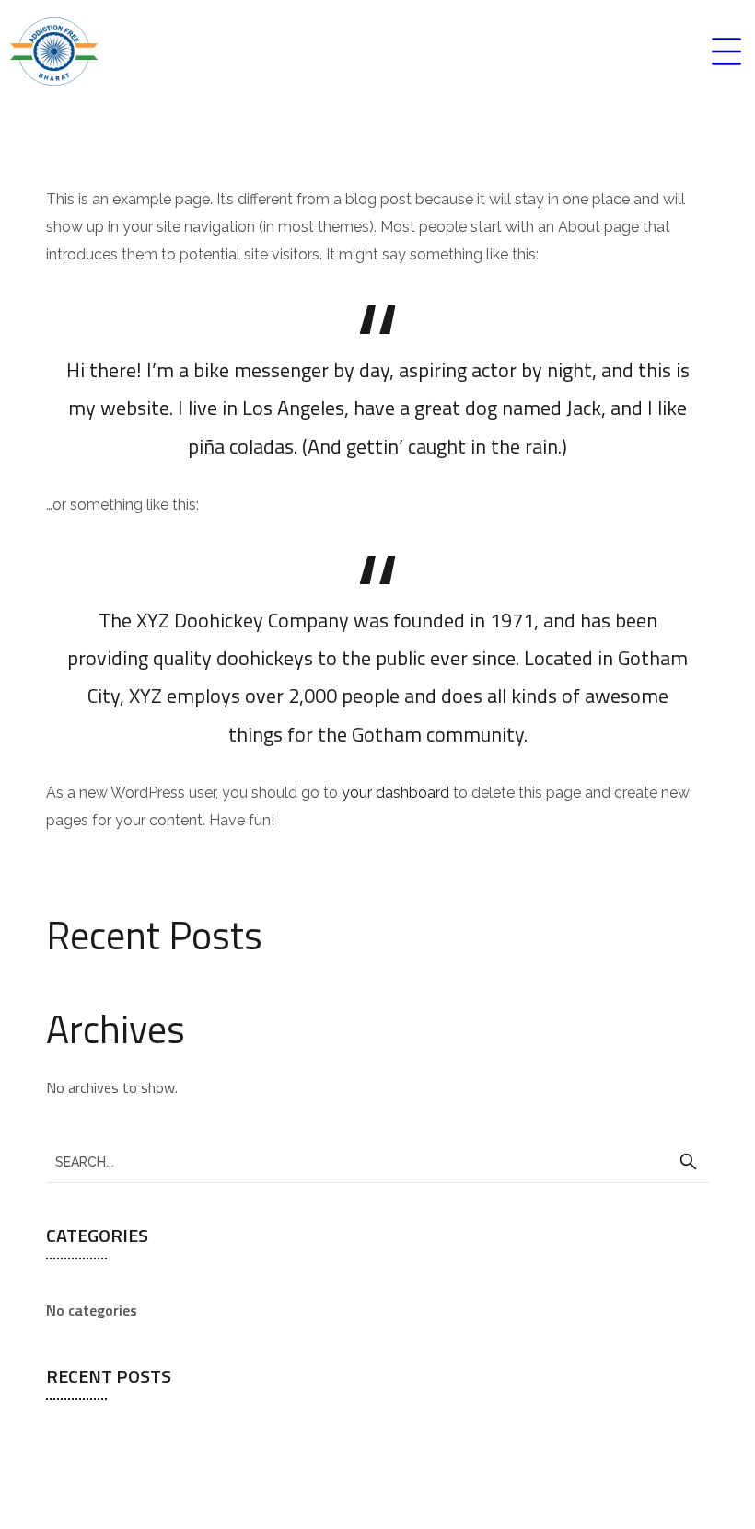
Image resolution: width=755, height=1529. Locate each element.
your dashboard (395, 792)
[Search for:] (377, 1161)
